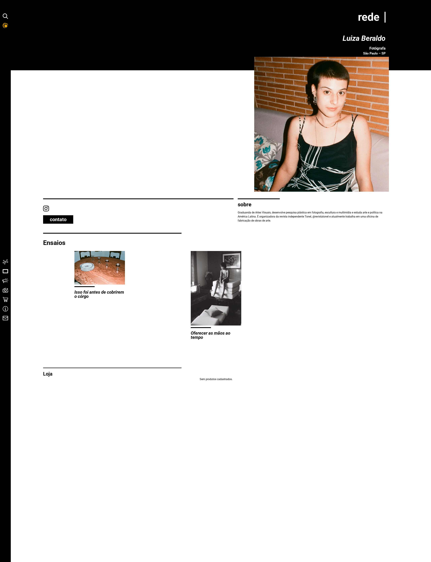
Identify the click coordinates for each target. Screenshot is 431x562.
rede (368, 17)
